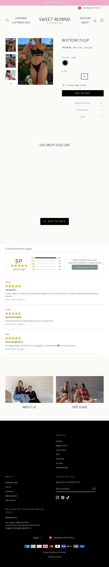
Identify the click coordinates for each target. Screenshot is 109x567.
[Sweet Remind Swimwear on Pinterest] (62, 497)
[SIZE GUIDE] (80, 389)
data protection (11, 496)
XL (84, 76)
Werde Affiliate (61, 468)
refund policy (61, 450)
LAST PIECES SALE (21, 22)
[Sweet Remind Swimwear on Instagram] (57, 497)
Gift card (59, 463)
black (65, 62)
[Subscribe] (94, 489)
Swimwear (21, 18)
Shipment (83, 110)
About (85, 22)
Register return (61, 446)
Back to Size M (56, 221)
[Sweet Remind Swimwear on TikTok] (68, 497)
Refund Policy (10, 500)
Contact (59, 441)
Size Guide (85, 18)
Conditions (9, 491)
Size (64, 71)
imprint (8, 487)
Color (69, 57)
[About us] (29, 389)
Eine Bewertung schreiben (85, 267)
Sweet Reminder (11, 482)
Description (82, 103)
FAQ (83, 117)
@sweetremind (11, 517)
